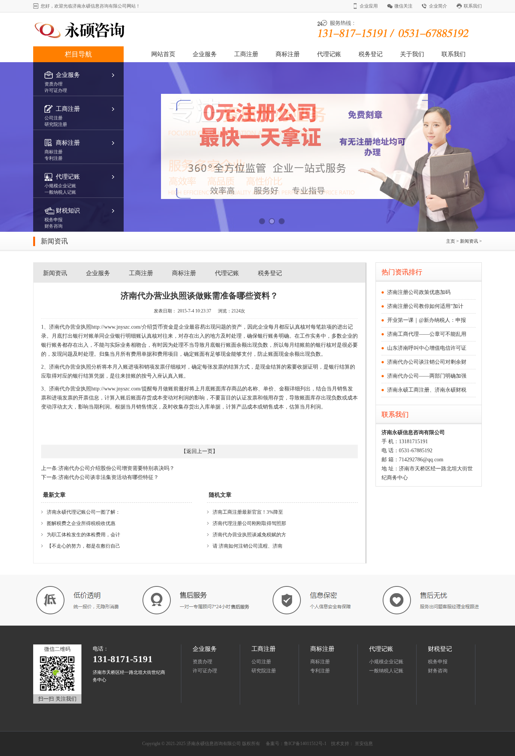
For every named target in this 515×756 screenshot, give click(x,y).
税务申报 (438, 661)
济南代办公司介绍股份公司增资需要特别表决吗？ (116, 468)
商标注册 (288, 54)
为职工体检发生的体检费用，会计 (83, 534)
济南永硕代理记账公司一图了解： (83, 512)
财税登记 (440, 649)
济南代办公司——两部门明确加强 (426, 376)
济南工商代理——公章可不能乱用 (426, 334)
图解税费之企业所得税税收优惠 (81, 523)
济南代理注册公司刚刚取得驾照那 (249, 523)
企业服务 (205, 54)
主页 (450, 241)
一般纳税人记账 (386, 670)
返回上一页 (199, 451)
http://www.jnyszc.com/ (116, 327)
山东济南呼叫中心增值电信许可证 (426, 348)
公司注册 (261, 661)
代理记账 (329, 54)
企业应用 (369, 6)
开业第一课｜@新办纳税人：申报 (426, 320)
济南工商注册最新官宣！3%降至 (248, 512)
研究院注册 (263, 670)
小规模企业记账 (386, 661)
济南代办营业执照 (70, 327)
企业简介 (438, 6)
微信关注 (403, 6)
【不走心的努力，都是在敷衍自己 (83, 546)
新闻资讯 (469, 241)
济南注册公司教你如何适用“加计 (425, 306)
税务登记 (371, 54)
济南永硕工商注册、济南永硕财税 (426, 390)
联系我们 (473, 6)
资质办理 (202, 661)
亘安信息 (364, 743)
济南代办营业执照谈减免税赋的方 (249, 534)
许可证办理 (205, 670)
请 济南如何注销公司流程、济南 (247, 546)
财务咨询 (438, 670)
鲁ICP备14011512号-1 (305, 743)
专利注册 (320, 670)
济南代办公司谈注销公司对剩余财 (426, 362)
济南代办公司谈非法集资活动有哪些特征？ (108, 477)
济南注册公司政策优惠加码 (419, 292)
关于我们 (412, 54)
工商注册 (246, 54)
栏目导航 (78, 54)
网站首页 (163, 54)
